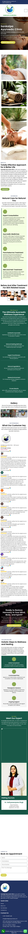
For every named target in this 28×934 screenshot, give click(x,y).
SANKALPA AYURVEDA (9, 15)
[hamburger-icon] (25, 10)
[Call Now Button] (3, 931)
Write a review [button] (4, 449)
